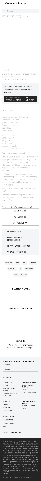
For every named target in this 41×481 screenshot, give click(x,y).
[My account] (38, 3)
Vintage (33, 263)
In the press (7, 411)
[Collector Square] (15, 3)
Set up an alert (20, 211)
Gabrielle (12, 269)
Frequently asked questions (10, 394)
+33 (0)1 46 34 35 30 (29, 392)
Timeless (8, 263)
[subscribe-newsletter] (37, 370)
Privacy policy (8, 423)
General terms (8, 417)
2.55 (17, 263)
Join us (5, 404)
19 (20, 269)
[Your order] (35, 3)
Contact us (7, 382)
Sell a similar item (20, 223)
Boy (24, 263)
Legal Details (8, 420)
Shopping (29, 269)
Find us (5, 385)
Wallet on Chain (20, 275)
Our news (6, 408)
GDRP (5, 426)
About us (6, 401)
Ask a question (20, 217)
